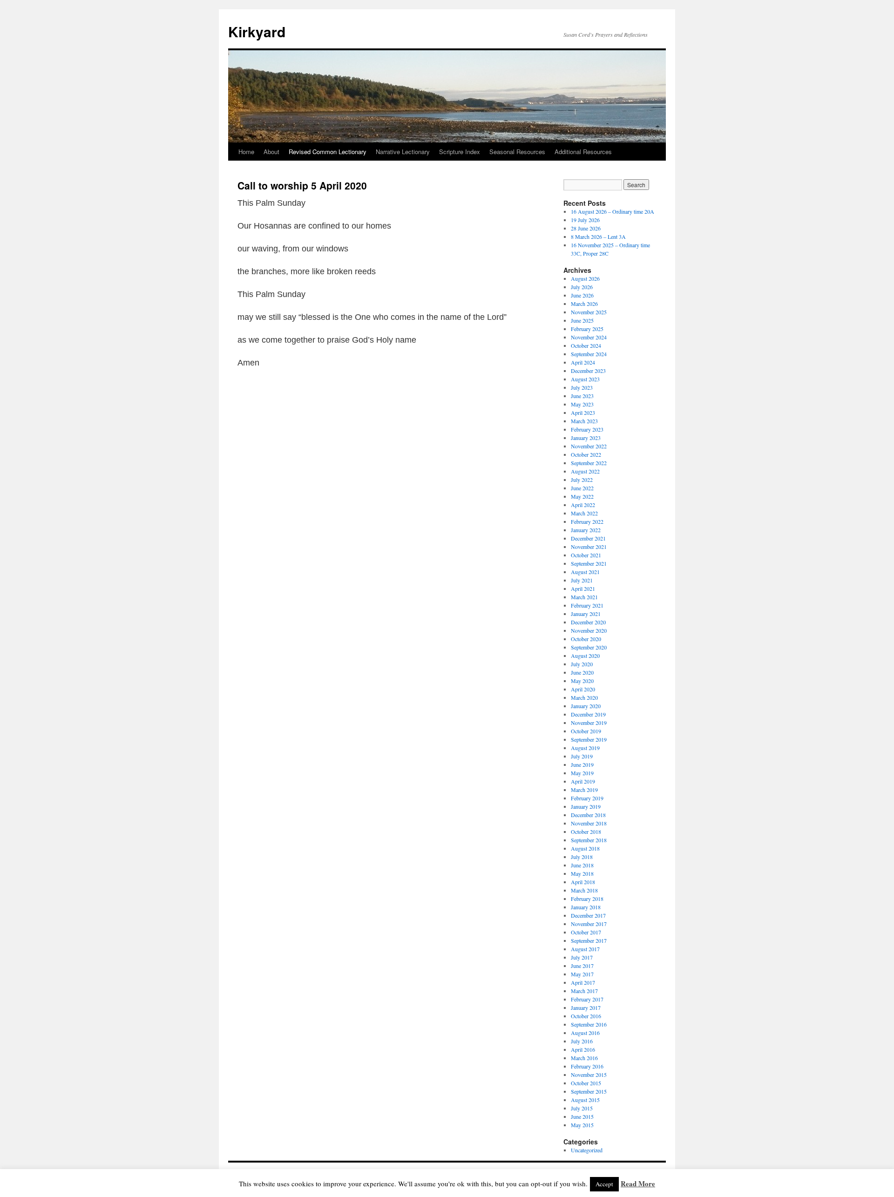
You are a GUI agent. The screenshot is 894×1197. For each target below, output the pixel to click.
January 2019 (586, 806)
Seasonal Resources (517, 151)
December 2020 (588, 622)
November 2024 (589, 337)
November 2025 (589, 312)
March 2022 (584, 513)
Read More (638, 1183)
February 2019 (587, 798)
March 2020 (584, 697)
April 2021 (583, 588)
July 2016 (582, 1041)
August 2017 (585, 949)
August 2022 (585, 471)
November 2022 (589, 446)
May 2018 (582, 873)
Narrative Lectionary (403, 151)
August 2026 (585, 278)
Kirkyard (256, 31)
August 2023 (585, 379)
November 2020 (589, 630)
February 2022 (587, 521)
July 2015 (582, 1108)
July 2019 (582, 756)
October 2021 (586, 555)
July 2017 (582, 957)
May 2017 (582, 974)
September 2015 (589, 1091)
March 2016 (584, 1058)
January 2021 (586, 613)
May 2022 (582, 496)
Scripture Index (459, 151)
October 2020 (586, 638)
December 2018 (588, 814)
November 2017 (589, 923)
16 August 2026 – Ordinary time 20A (612, 211)
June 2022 (582, 488)
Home (246, 151)
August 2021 (585, 571)
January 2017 (586, 1007)
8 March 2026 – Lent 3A (598, 236)
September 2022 (589, 463)
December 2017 (588, 915)
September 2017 (589, 940)
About (271, 151)
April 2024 (583, 362)
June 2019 (582, 764)
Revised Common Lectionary (327, 151)
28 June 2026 (586, 228)
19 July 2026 (585, 219)
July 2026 (582, 287)
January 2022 (586, 530)
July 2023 (582, 387)
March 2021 (584, 597)
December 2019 (588, 714)
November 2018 (589, 823)
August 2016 (585, 1032)
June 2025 (582, 320)
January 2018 (586, 907)
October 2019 (586, 731)
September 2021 (589, 563)
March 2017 (584, 990)
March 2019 (584, 789)
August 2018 (585, 848)
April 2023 (583, 412)
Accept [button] (604, 1184)
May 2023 (582, 404)
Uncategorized (587, 1150)
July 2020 (582, 664)
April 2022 (583, 504)
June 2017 (582, 965)
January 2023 (586, 437)
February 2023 (587, 429)
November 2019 (589, 722)
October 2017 (586, 932)
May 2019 (582, 773)
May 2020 (582, 680)
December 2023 (588, 370)
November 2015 (589, 1074)
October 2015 (586, 1083)
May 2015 (582, 1125)
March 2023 (584, 421)
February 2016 (587, 1066)
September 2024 (589, 354)
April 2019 (583, 781)
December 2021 (588, 538)
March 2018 (584, 890)
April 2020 (583, 689)
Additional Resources (583, 151)
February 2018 (587, 898)
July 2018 (582, 856)
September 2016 (589, 1024)
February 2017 (587, 999)
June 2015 (582, 1116)
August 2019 (585, 747)
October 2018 (586, 831)
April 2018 (583, 882)
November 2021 (589, 546)
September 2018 (589, 840)
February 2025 (587, 328)
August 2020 (585, 655)
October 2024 (586, 345)
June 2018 (582, 865)
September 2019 (589, 739)
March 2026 (584, 303)
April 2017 (583, 982)
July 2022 (582, 479)
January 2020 (586, 706)
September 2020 (589, 647)
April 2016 (583, 1049)
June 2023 (582, 395)
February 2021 (587, 605)
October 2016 (586, 1016)
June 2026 (582, 295)
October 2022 (586, 454)
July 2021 (582, 580)
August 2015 (585, 1099)
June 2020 (582, 672)
